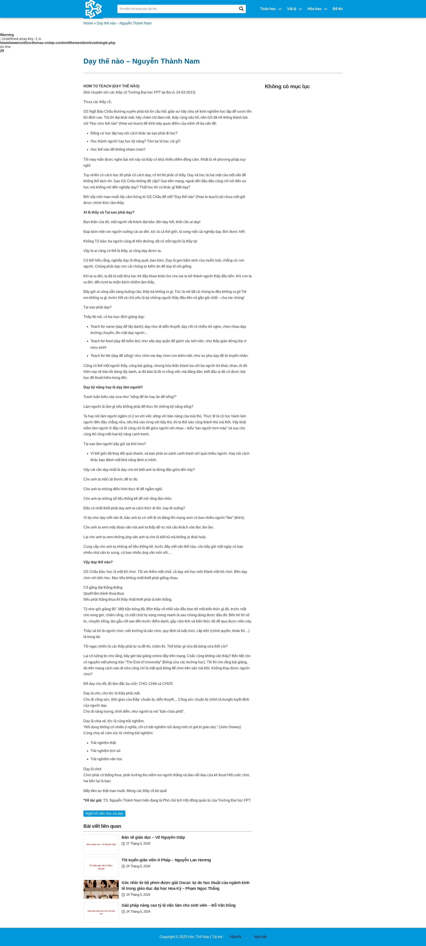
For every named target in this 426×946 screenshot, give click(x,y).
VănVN (235, 937)
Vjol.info (260, 937)
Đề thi (338, 9)
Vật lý (291, 9)
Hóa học (315, 9)
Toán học (268, 9)
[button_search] (241, 9)
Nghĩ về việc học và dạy (104, 813)
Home (88, 23)
